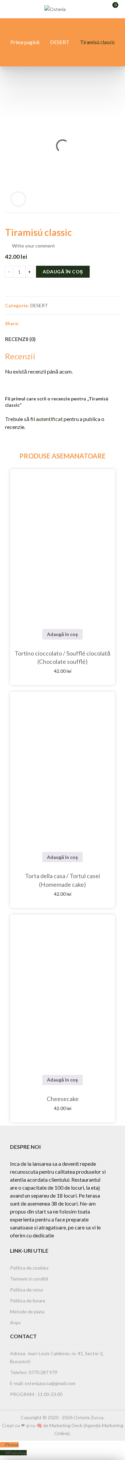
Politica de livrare (27, 1300)
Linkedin (73, 323)
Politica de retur (26, 1289)
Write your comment (33, 245)
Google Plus (61, 323)
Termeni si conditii (29, 1279)
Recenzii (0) (20, 339)
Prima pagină (24, 42)
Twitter (37, 323)
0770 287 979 (42, 1372)
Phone (12, 1444)
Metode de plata (27, 1311)
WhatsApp (16, 1452)
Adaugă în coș (63, 271)
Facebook (25, 323)
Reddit (85, 323)
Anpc (15, 1322)
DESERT (59, 42)
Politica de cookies (29, 1268)
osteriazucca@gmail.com (50, 1383)
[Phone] (2, 1444)
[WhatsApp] (2, 1452)
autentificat (49, 419)
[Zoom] (18, 199)
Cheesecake (63, 1098)
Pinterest (49, 323)
